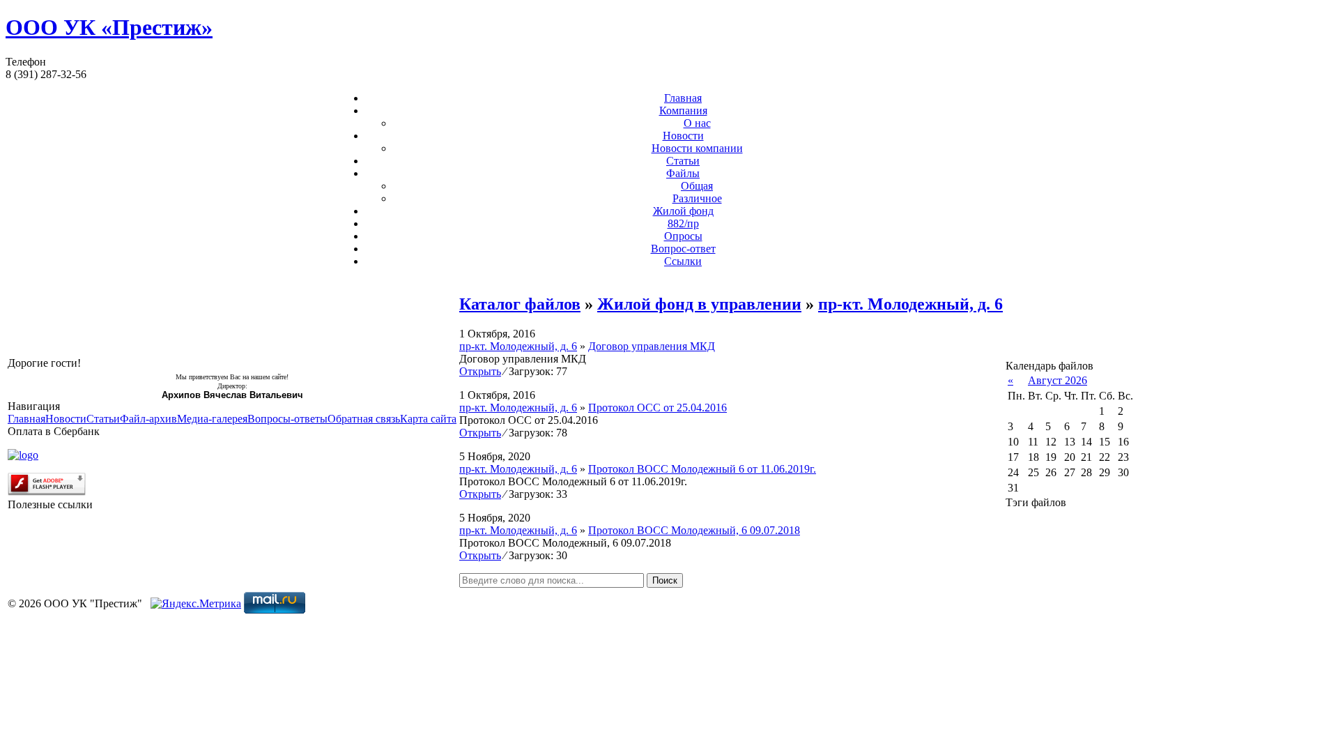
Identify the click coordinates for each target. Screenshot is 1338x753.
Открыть (480, 371)
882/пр (683, 223)
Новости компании (697, 148)
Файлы (683, 173)
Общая (697, 186)
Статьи (683, 161)
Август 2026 (1057, 380)
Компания (683, 110)
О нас (697, 123)
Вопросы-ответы (287, 419)
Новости (683, 136)
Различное (697, 198)
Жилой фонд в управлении (699, 304)
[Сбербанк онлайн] (23, 455)
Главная (683, 98)
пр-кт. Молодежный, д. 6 (910, 304)
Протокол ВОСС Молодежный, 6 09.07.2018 (694, 530)
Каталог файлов (519, 304)
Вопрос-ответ (683, 248)
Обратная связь (364, 419)
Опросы (683, 236)
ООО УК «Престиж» (109, 27)
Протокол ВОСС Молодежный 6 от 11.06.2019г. (702, 469)
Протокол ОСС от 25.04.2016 (657, 407)
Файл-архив (148, 419)
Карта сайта (428, 419)
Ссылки (683, 261)
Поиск (664, 580)
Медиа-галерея (212, 419)
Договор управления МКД (651, 346)
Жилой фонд (683, 211)
